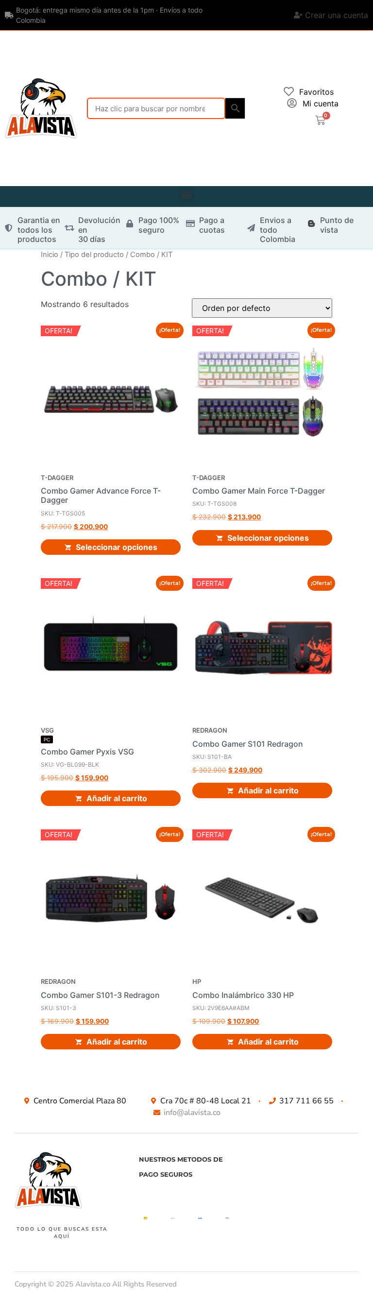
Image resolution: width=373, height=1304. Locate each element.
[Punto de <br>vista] (311, 223)
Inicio (49, 254)
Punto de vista (337, 224)
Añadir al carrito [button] (116, 798)
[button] (187, 194)
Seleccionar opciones (116, 547)
